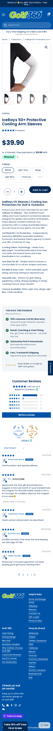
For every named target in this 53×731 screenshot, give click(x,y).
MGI (30, 677)
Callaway (33, 647)
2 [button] (23, 574)
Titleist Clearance (38, 640)
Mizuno (32, 651)
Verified (25, 440)
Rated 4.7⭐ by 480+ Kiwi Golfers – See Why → (27, 4)
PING (31, 644)
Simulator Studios (11, 644)
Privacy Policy (35, 620)
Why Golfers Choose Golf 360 (12, 649)
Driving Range (9, 636)
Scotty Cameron (37, 670)
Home (4, 39)
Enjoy (26, 33)
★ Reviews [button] (50, 368)
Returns (32, 609)
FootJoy (33, 655)
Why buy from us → (14, 313)
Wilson (32, 666)
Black (40, 176)
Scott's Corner (9, 658)
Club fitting (7, 633)
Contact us (34, 613)
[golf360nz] (25, 14)
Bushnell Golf (35, 673)
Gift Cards (34, 617)
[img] (8, 455)
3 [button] (27, 574)
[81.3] (32, 431)
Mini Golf (6, 640)
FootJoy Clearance (38, 659)
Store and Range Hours (37, 601)
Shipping (33, 605)
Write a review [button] (26, 414)
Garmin (32, 662)
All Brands (33, 633)
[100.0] (18, 431)
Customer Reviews (11, 654)
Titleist (32, 636)
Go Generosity (9, 662)
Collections (16, 39)
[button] (8, 130)
